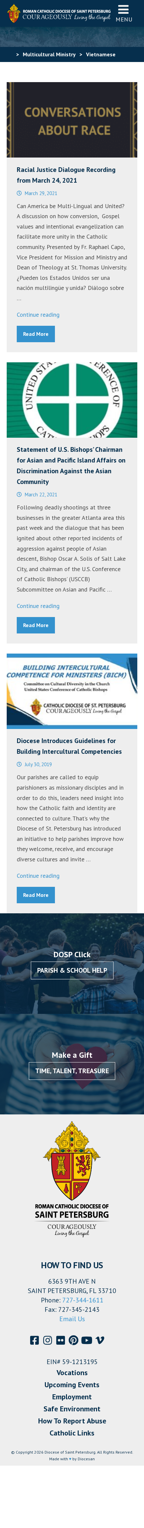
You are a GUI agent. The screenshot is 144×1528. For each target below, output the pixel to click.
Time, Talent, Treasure (72, 1070)
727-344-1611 (82, 1300)
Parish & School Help (72, 970)
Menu (124, 19)
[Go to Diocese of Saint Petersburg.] (9, 54)
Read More (36, 333)
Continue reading (38, 314)
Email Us (72, 1319)
